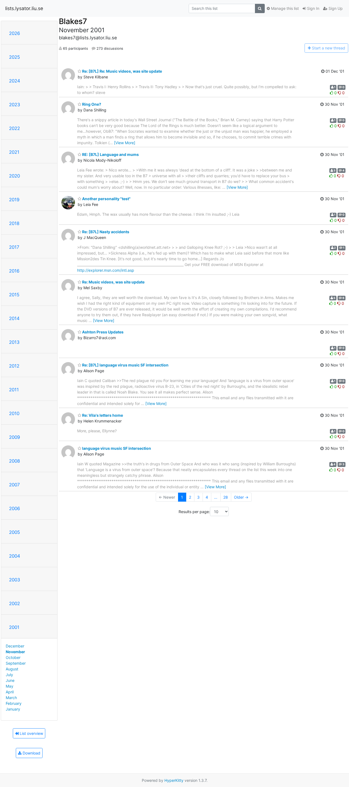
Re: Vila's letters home (102, 415)
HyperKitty (173, 780)
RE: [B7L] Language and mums (110, 154)
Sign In (312, 8)
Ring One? (91, 104)
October (13, 657)
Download (31, 753)
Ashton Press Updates (102, 332)
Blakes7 (73, 21)
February (14, 703)
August (12, 669)
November (15, 651)
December (15, 646)
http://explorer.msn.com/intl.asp (105, 270)
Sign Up (335, 8)
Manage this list (284, 8)
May (9, 686)
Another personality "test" (106, 198)
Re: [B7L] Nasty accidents (105, 231)
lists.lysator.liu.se (24, 8)
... (215, 497)
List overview (31, 733)
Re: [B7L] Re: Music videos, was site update (121, 71)
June (10, 680)
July (9, 674)
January (13, 709)
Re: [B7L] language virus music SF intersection (125, 365)
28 (225, 497)
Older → (241, 497)
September (16, 663)
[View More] (124, 142)
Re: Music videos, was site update (113, 282)
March (11, 697)
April (10, 692)
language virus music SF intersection (116, 448)
